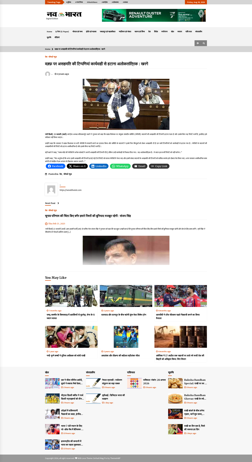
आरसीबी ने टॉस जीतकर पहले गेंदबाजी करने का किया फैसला (178, 316)
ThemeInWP (115, 458)
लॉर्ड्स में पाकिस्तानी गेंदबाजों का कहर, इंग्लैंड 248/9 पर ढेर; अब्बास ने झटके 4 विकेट (71, 412)
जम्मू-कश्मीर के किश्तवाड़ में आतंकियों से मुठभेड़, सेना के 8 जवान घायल (71, 316)
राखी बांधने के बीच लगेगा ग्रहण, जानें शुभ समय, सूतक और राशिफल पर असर (194, 412)
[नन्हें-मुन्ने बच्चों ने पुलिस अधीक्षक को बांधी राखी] (71, 337)
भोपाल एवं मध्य (77, 31)
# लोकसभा (115, 2)
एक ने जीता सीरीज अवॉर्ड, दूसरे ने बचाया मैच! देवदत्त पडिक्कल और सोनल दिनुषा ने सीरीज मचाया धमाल (72, 381)
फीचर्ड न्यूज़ (53, 56)
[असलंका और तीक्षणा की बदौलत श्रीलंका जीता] (126, 337)
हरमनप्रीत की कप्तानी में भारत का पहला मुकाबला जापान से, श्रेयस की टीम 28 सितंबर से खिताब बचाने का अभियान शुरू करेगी (72, 443)
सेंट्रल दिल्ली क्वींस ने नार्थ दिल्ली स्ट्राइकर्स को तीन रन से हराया (72, 397)
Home (49, 31)
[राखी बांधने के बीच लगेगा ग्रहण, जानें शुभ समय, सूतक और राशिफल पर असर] (175, 414)
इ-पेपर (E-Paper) (62, 31)
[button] (198, 43)
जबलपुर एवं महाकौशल (107, 31)
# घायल (125, 2)
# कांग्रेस (104, 2)
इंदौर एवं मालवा (91, 31)
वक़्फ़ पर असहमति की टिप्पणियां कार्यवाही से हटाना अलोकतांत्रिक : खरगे (96, 63)
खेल (172, 31)
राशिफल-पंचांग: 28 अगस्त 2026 (154, 381)
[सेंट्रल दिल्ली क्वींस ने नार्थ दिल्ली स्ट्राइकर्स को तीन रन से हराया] (52, 398)
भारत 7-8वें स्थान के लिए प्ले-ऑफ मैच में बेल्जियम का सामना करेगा (72, 427)
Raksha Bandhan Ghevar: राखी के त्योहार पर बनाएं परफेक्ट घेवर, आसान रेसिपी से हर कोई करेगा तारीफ (195, 397)
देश (149, 31)
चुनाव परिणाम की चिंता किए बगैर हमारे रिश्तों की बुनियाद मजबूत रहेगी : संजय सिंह (88, 216)
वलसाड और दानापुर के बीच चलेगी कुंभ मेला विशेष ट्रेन (123, 314)
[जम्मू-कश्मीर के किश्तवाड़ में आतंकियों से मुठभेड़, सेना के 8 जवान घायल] (71, 296)
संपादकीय (198, 31)
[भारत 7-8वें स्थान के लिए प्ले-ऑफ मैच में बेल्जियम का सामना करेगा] (52, 429)
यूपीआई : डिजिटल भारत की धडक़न (113, 397)
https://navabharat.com (71, 190)
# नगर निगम (79, 2)
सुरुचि (49, 37)
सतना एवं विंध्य (140, 31)
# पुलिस (68, 2)
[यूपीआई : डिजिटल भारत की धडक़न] (93, 398)
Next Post (50, 203)
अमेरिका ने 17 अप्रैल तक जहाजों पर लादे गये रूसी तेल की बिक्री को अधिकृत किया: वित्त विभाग (180, 357)
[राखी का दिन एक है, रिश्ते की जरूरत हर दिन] (175, 429)
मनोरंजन (164, 31)
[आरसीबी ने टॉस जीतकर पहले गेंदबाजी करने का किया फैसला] (180, 296)
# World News (92, 2)
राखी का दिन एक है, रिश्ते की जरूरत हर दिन (194, 427)
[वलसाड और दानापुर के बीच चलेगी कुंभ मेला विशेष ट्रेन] (126, 296)
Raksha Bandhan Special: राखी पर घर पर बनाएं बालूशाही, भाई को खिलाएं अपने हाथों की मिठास (195, 381)
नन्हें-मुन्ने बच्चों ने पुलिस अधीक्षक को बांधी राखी (66, 355)
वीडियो (57, 37)
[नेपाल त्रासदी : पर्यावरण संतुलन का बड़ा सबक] (93, 383)
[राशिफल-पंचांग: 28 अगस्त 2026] (134, 383)
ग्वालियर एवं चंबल (125, 31)
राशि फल (189, 31)
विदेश (156, 31)
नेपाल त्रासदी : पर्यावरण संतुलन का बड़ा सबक (112, 381)
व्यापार (179, 31)
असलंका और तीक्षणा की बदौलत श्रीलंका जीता (120, 355)
